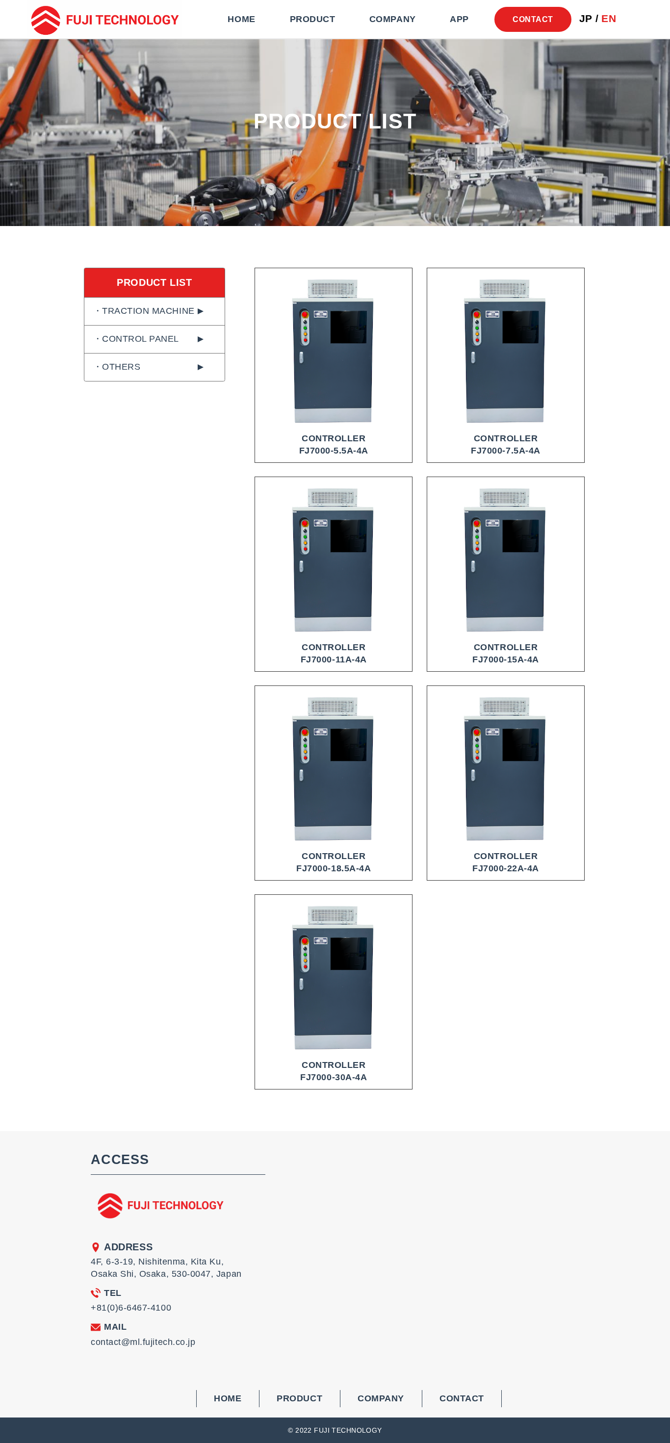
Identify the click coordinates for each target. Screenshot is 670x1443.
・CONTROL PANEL (136, 339)
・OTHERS (117, 367)
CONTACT (533, 19)
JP (586, 19)
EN (608, 19)
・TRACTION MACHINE (144, 311)
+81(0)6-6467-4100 (131, 1308)
